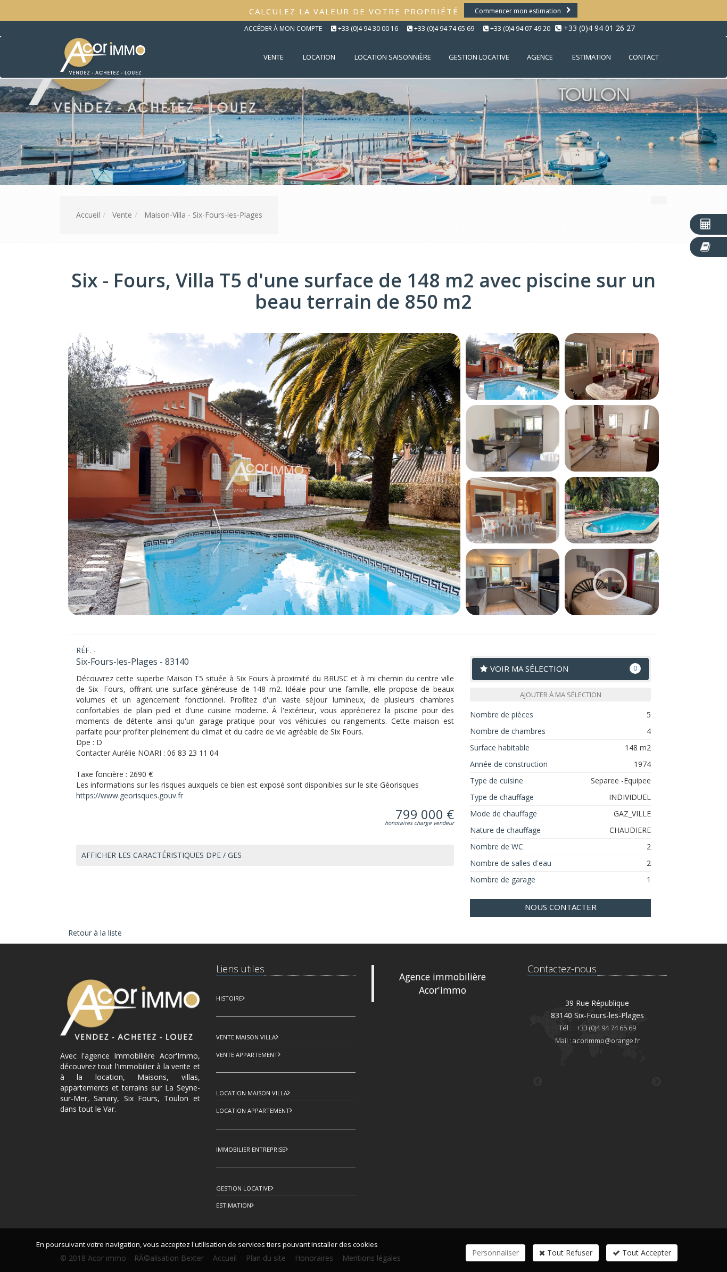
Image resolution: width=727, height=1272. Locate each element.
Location (319, 57)
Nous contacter (561, 907)
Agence (540, 57)
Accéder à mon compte (283, 28)
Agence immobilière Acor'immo (442, 983)
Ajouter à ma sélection (560, 694)
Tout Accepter (645, 1253)
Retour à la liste (95, 933)
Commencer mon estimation (518, 10)
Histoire (229, 998)
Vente (273, 57)
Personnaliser (495, 1253)
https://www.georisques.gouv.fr (129, 795)
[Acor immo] (101, 56)
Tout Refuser (568, 1253)
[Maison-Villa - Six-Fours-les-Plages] (513, 366)
